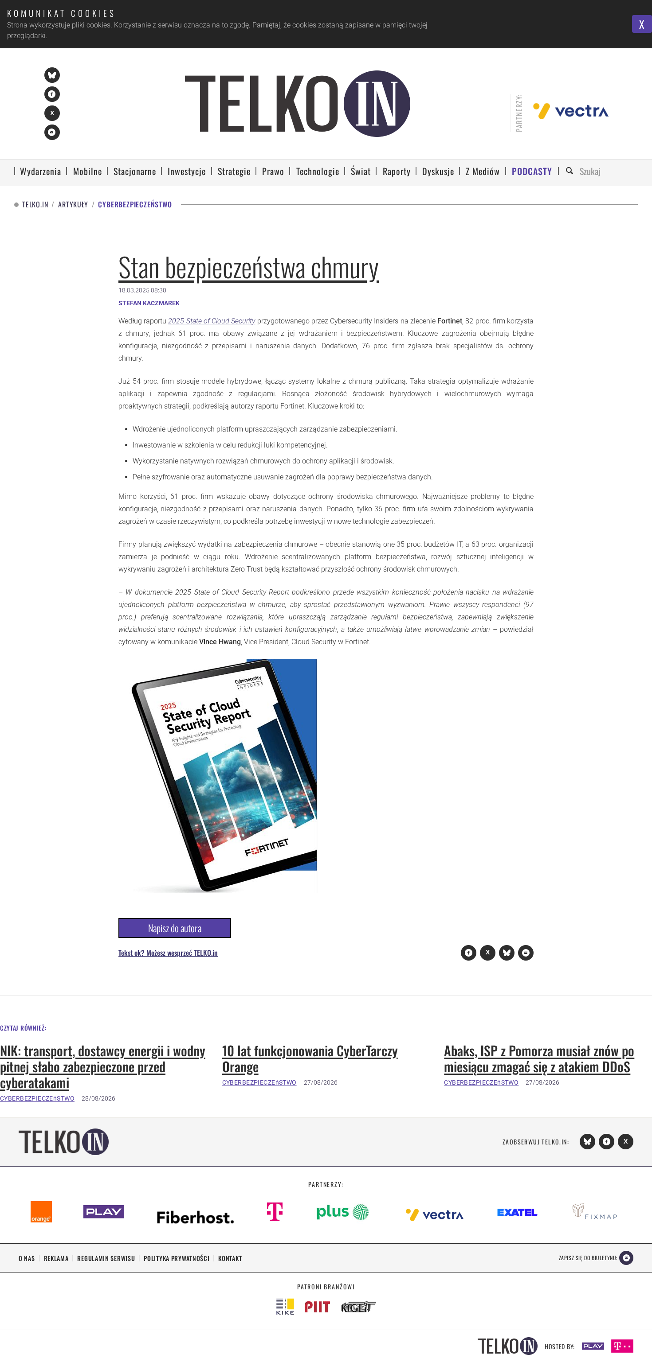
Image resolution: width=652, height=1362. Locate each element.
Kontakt (230, 1258)
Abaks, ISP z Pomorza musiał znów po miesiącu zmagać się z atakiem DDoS (539, 1058)
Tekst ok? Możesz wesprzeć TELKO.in (168, 952)
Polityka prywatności (176, 1258)
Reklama (56, 1258)
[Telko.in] (297, 103)
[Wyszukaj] (571, 171)
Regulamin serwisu (106, 1258)
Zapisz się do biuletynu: (588, 1257)
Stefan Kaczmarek (149, 303)
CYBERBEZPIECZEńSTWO (37, 1098)
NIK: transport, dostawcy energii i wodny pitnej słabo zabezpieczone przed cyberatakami (102, 1066)
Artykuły (73, 204)
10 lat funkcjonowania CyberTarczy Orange (310, 1058)
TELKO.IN (35, 204)
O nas (27, 1258)
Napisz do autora (174, 928)
